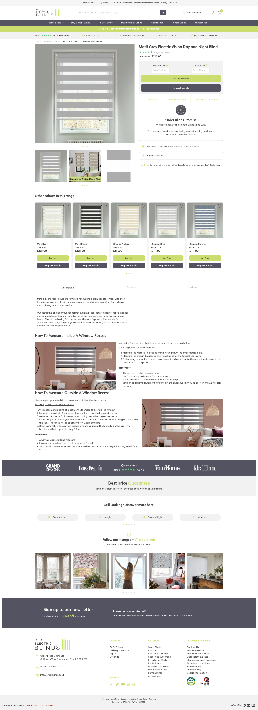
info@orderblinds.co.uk (52, 675)
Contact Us (193, 647)
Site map (114, 657)
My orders (104, 3)
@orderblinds (145, 539)
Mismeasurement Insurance (146, 3)
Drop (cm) (199, 66)
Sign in (113, 654)
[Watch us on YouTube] (123, 685)
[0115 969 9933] (184, 12)
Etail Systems (49, 705)
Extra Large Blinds (157, 660)
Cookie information (197, 673)
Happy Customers (169, 3)
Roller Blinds (55, 23)
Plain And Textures (158, 654)
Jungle (107, 517)
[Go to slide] (123, 524)
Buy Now (53, 258)
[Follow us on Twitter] (117, 685)
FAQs (113, 3)
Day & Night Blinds (80, 23)
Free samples (194, 667)
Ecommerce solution (33, 705)
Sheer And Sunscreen (159, 657)
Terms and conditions (198, 663)
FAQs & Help (116, 647)
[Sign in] (213, 12)
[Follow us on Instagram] (129, 685)
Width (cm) (159, 66)
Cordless (202, 517)
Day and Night (155, 517)
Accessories (201, 23)
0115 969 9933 (194, 13)
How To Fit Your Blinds (198, 654)
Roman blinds (59, 517)
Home (38, 41)
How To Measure (124, 3)
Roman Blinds (179, 23)
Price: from (144, 57)
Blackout (152, 651)
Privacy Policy (194, 670)
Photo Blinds (154, 663)
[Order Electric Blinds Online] (71, 644)
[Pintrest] (134, 685)
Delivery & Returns (119, 651)
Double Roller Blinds (131, 23)
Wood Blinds (156, 23)
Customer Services (89, 3)
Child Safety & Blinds (197, 657)
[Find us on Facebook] (112, 685)
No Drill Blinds (106, 23)
